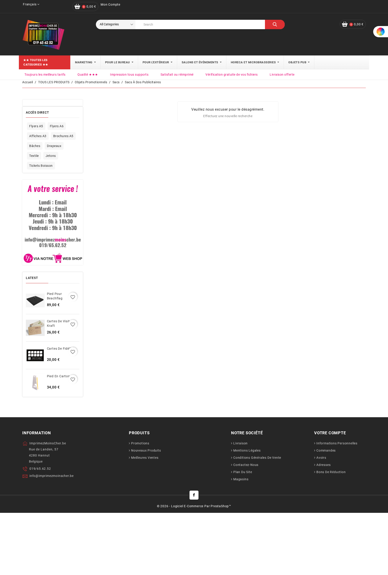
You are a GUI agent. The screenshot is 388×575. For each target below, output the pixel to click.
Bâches (34, 146)
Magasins (240, 479)
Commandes (326, 450)
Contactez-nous (245, 465)
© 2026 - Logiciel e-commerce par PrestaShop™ (194, 506)
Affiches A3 (37, 136)
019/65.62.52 (40, 468)
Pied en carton (58, 376)
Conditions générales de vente (257, 457)
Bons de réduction (331, 472)
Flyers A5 (36, 126)
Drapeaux (54, 146)
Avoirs (321, 457)
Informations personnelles (336, 443)
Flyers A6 (57, 126)
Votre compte (330, 432)
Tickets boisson (41, 165)
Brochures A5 (63, 136)
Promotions (140, 443)
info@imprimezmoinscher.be (51, 476)
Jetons (51, 156)
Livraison (240, 443)
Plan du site (242, 472)
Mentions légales (247, 450)
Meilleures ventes (145, 457)
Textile (34, 156)
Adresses (323, 465)
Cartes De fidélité (60, 348)
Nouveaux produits (146, 450)
